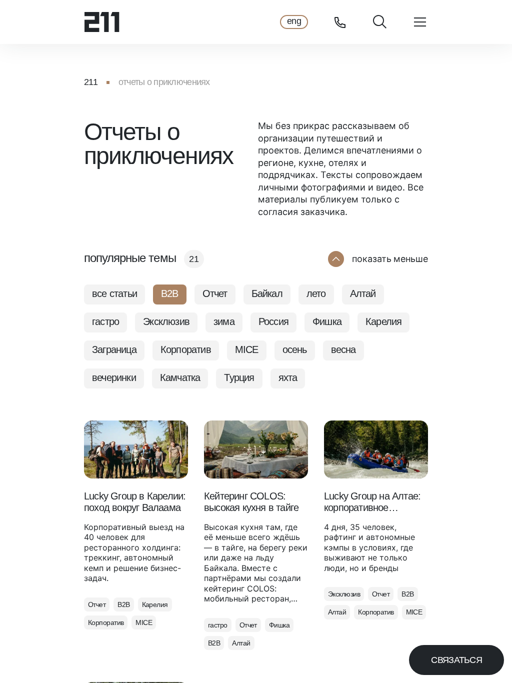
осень (294, 349)
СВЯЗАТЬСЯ (456, 660)
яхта (288, 377)
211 (91, 82)
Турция (239, 377)
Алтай (363, 293)
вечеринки (114, 377)
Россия (273, 321)
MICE (246, 349)
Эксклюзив (166, 321)
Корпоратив (185, 349)
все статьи (114, 293)
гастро (105, 321)
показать (390, 259)
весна (343, 349)
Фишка (327, 321)
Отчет (215, 293)
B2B (169, 293)
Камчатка (180, 377)
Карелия (384, 321)
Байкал (267, 293)
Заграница (114, 349)
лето (316, 293)
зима (224, 321)
